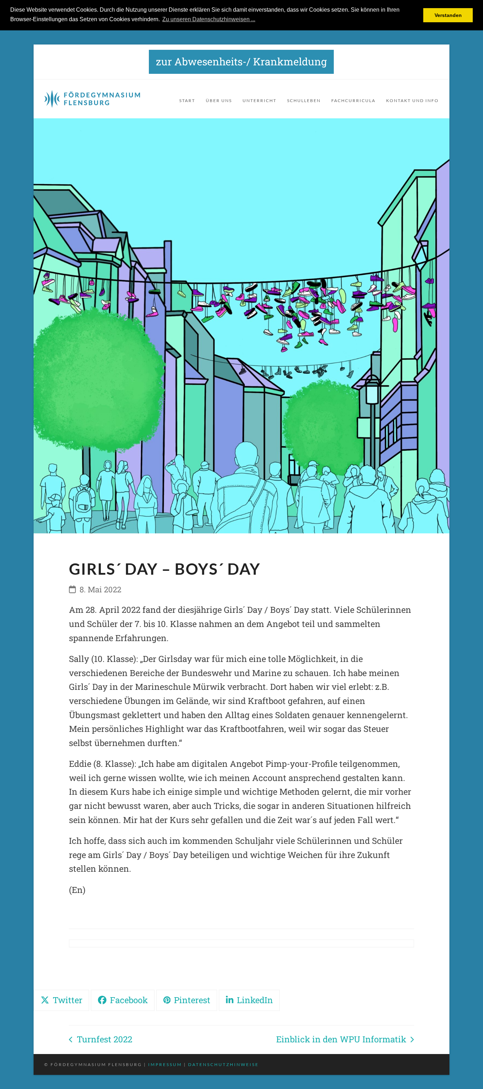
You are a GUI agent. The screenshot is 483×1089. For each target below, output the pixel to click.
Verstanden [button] (448, 15)
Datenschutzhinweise (223, 1064)
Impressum (165, 1064)
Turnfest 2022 (100, 1040)
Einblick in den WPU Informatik (341, 1040)
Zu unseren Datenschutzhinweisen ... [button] (208, 19)
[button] (61, 1000)
